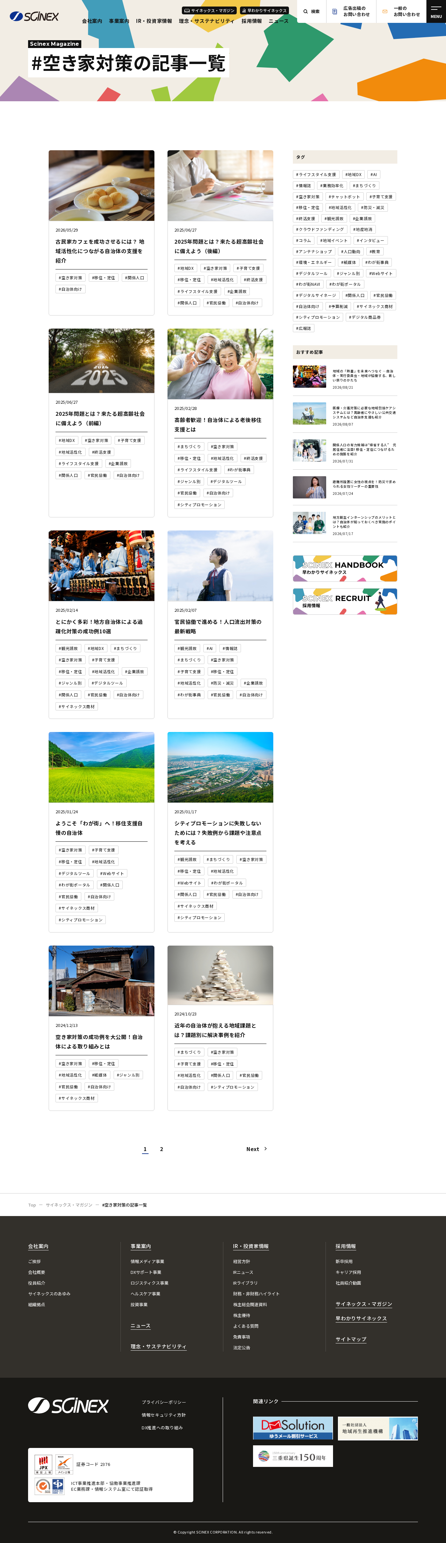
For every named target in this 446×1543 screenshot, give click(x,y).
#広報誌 (303, 328)
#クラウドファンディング (320, 229)
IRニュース (243, 1272)
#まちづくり (364, 185)
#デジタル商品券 (365, 317)
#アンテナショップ (314, 251)
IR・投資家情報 (154, 20)
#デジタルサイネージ (316, 295)
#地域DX (353, 174)
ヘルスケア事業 (145, 1294)
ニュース (279, 20)
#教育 (375, 251)
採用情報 (252, 20)
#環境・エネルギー (314, 262)
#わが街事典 (377, 262)
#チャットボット (344, 196)
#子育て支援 (381, 196)
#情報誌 (303, 185)
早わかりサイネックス (267, 10)
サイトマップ (351, 1339)
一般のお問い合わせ (407, 11)
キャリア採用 (348, 1272)
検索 (315, 11)
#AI (374, 174)
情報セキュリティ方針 (164, 1415)
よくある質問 (246, 1326)
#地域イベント (334, 240)
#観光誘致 (334, 218)
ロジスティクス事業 (149, 1283)
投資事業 (139, 1304)
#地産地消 (363, 229)
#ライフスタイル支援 (316, 174)
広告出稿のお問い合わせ (356, 11)
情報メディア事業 (147, 1261)
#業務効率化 (332, 185)
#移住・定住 (308, 207)
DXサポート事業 (146, 1272)
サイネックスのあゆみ (49, 1294)
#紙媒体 (348, 262)
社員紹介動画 (348, 1283)
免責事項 (241, 1337)
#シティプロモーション (318, 317)
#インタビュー (370, 240)
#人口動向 (350, 251)
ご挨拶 (34, 1261)
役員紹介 (36, 1283)
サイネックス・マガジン (212, 10)
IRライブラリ (245, 1283)
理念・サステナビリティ (207, 20)
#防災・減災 (373, 207)
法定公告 (241, 1347)
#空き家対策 (308, 196)
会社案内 (92, 20)
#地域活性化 (340, 207)
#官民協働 (383, 295)
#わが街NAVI (308, 284)
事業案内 (119, 20)
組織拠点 (36, 1304)
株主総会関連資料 (250, 1304)
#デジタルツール (312, 273)
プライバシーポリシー (164, 1402)
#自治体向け (308, 306)
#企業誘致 (362, 218)
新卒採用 (344, 1261)
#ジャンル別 (348, 273)
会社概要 (36, 1272)
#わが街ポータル (345, 284)
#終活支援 (305, 218)
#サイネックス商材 (375, 306)
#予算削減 (338, 306)
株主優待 (241, 1315)
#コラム (303, 240)
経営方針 (241, 1261)
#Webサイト (381, 273)
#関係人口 (355, 295)
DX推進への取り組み (162, 1427)
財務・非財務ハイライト (256, 1294)
